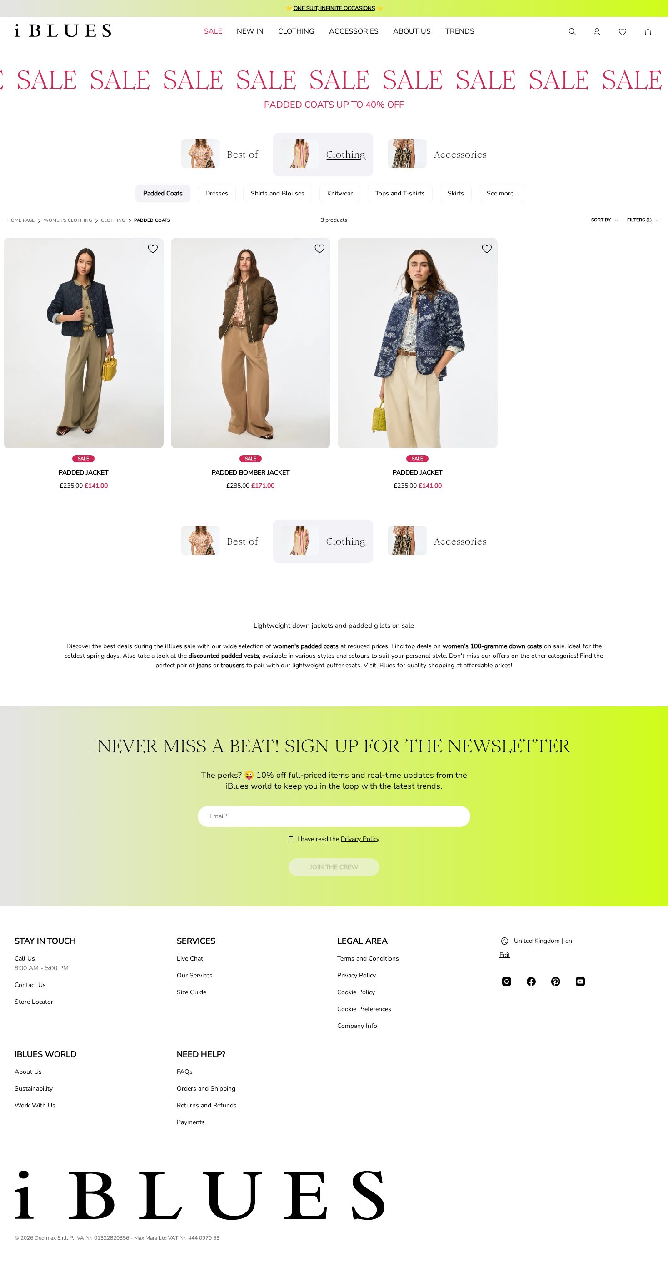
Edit (504, 955)
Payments (191, 1122)
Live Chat (190, 958)
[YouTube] (580, 981)
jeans (204, 665)
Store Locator (34, 1001)
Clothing (113, 220)
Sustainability (34, 1088)
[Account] (597, 31)
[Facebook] (531, 981)
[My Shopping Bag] (648, 31)
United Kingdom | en (543, 940)
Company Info (357, 1026)
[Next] (146, 344)
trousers (232, 665)
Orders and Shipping (206, 1088)
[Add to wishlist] (152, 248)
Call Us (25, 958)
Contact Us (30, 985)
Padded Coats (152, 220)
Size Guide (191, 992)
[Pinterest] (555, 981)
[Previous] (21, 344)
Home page (21, 220)
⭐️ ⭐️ (334, 8)
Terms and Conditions (368, 958)
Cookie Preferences (364, 1009)
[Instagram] (506, 981)
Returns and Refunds (207, 1105)
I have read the (338, 839)
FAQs (185, 1071)
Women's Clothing (68, 220)
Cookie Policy (356, 992)
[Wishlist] (622, 31)
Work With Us (35, 1105)
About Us (28, 1071)
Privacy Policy (360, 839)
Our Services (195, 975)
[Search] (571, 31)
